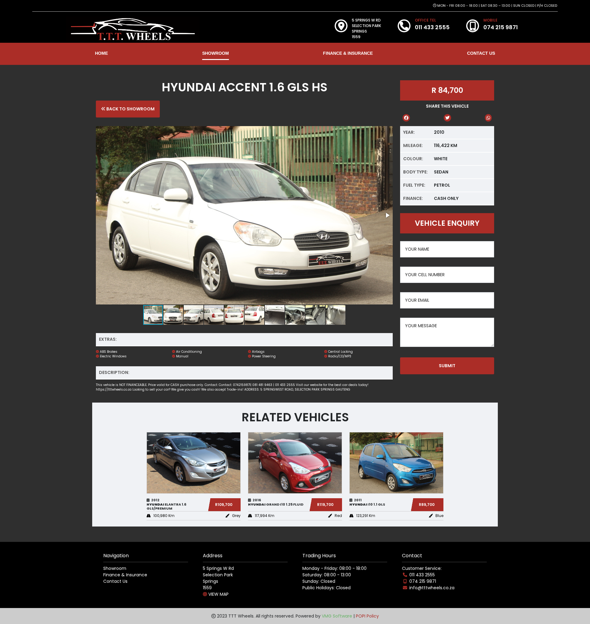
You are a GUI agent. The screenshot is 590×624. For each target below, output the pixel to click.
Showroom (114, 568)
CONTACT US (481, 53)
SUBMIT (447, 366)
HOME (101, 53)
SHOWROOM (215, 53)
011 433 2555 (422, 575)
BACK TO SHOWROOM (130, 109)
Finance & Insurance (125, 575)
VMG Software (337, 616)
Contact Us (115, 581)
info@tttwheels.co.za (431, 588)
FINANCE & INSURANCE (348, 53)
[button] (387, 215)
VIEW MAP (218, 594)
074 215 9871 (422, 581)
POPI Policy (367, 616)
